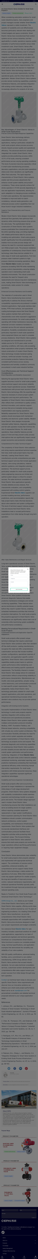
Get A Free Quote (19, 589)
